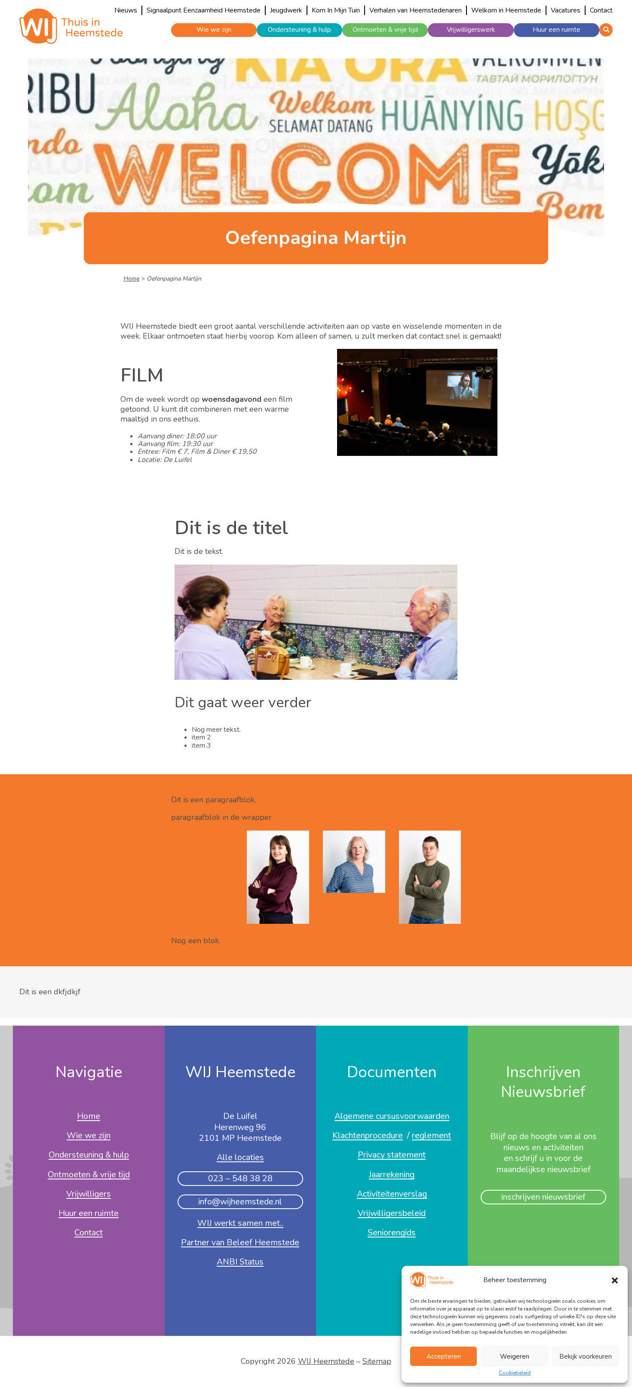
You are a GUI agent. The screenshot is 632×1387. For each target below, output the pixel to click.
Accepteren (443, 1356)
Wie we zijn (213, 29)
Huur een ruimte (556, 29)
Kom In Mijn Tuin (336, 10)
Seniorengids (392, 1233)
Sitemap (376, 1361)
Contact (601, 10)
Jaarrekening (391, 1175)
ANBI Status (240, 1262)
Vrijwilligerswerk (471, 29)
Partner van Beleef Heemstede (240, 1243)
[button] (615, 1280)
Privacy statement (392, 1155)
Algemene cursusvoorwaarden (391, 1116)
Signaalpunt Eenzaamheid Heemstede (204, 10)
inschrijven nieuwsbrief (543, 1197)
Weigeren (514, 1356)
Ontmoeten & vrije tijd (385, 29)
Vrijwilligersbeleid (392, 1214)
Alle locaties (240, 1158)
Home (132, 279)
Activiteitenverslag (392, 1194)
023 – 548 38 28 (240, 1178)
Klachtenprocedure (367, 1136)
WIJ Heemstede (326, 1361)
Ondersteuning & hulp (299, 29)
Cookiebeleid (515, 1373)
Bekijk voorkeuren (585, 1356)
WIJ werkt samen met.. (240, 1223)
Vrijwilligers (88, 1194)
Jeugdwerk (286, 10)
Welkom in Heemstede (506, 10)
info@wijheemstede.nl (240, 1201)
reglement (431, 1136)
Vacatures (565, 10)
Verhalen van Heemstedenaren (415, 10)
